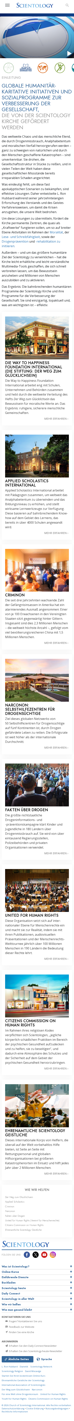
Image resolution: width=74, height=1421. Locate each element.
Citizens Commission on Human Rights (24, 1225)
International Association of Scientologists (23, 1384)
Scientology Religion (12, 1371)
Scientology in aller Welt (18, 1299)
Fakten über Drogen (15, 1216)
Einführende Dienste (15, 1277)
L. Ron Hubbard (10, 1366)
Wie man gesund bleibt (17, 1310)
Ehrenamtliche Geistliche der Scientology (23, 1380)
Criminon (9, 1206)
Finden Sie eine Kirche (21, 1332)
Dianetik (24, 1366)
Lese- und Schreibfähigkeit (21, 237)
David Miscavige (33, 1371)
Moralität (56, 232)
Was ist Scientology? (15, 1266)
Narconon (10, 1211)
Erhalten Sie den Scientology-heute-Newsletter (35, 1351)
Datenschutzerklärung (13, 1408)
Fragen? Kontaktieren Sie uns (25, 1321)
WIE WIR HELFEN (37, 1190)
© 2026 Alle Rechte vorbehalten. (37, 1405)
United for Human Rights (52, 1394)
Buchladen (9, 1282)
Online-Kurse (10, 1272)
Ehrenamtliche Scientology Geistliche (23, 1230)
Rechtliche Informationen (15, 1411)
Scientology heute (14, 1288)
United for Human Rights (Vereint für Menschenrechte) (32, 1220)
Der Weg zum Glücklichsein (19, 1197)
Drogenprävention (15, 241)
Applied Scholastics (14, 1202)
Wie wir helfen (11, 1304)
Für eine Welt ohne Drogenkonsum (20, 1394)
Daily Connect (11, 1293)
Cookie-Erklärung (35, 1408)
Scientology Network (41, 1366)
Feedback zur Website (21, 1327)
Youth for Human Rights (14, 1398)
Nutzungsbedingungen (57, 1408)
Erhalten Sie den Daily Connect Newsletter (32, 1345)
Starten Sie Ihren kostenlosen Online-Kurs (23, 1375)
